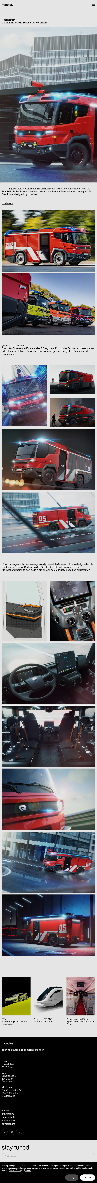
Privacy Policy (15, 1170)
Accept (88, 1177)
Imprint (28, 1170)
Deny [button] (72, 1177)
